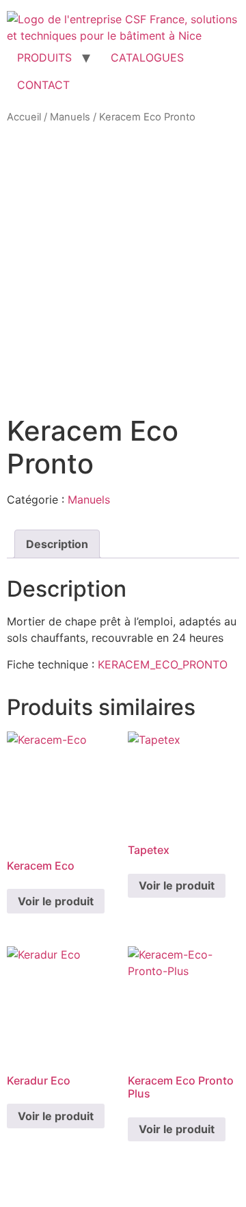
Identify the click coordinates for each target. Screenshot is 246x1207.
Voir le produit (56, 901)
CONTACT (43, 85)
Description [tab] (57, 544)
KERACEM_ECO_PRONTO (163, 664)
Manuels (70, 117)
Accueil (24, 117)
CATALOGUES (147, 57)
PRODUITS (44, 57)
